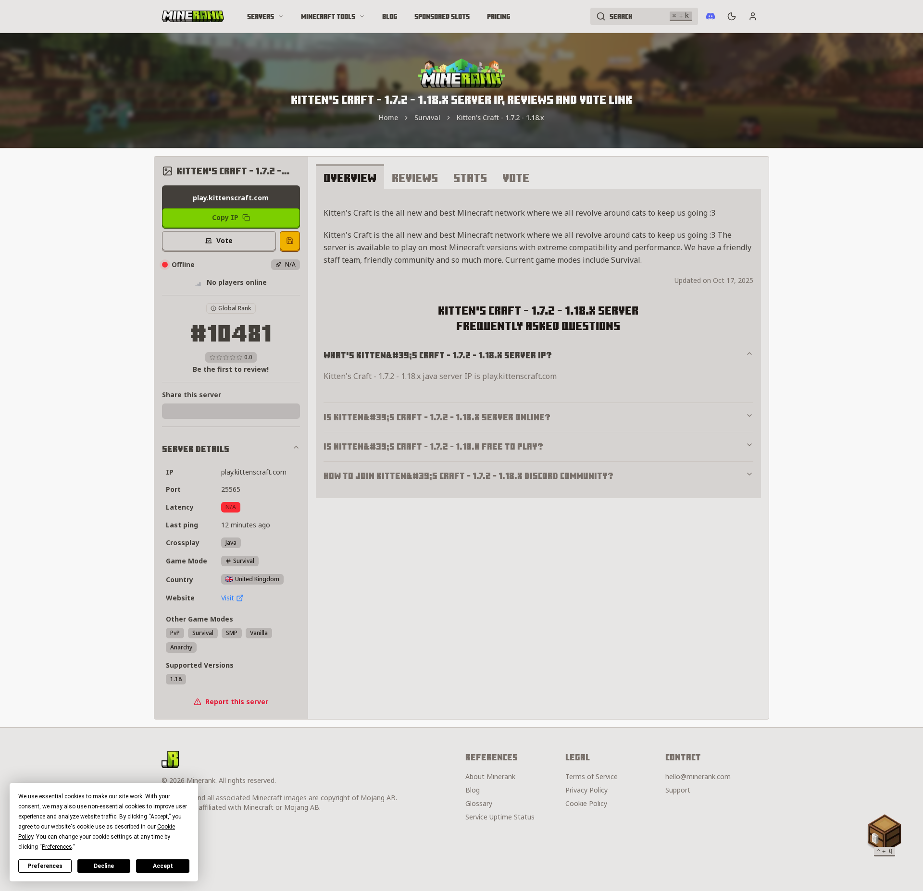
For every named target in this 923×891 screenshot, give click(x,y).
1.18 (176, 679)
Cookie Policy (586, 803)
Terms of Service (591, 776)
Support (677, 789)
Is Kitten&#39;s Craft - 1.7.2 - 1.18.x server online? (437, 417)
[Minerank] (193, 16)
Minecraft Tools (328, 16)
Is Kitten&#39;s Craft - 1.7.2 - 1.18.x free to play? (433, 446)
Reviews (415, 178)
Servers (260, 16)
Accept (163, 866)
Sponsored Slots (442, 16)
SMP (231, 633)
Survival (427, 117)
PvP (175, 633)
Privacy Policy (586, 789)
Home (388, 117)
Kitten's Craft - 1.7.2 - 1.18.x (500, 117)
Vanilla (259, 633)
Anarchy (181, 647)
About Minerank (490, 776)
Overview (350, 178)
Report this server (236, 701)
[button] (884, 833)
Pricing (498, 16)
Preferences (44, 866)
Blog (389, 16)
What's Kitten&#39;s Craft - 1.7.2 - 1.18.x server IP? (438, 355)
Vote (515, 178)
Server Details (195, 448)
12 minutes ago (245, 524)
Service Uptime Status (500, 816)
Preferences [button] (57, 846)
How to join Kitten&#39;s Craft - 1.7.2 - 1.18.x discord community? (468, 475)
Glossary (478, 803)
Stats (470, 178)
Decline (104, 866)
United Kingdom (257, 579)
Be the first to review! (231, 369)
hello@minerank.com (698, 776)
